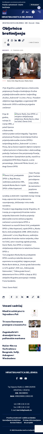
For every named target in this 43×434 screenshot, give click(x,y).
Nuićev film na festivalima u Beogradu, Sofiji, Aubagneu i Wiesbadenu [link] (10, 352)
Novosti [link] (5, 50)
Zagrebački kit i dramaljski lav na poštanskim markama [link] (13, 335)
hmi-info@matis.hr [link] (24, 410)
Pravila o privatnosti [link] (9, 5)
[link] (39, 7)
